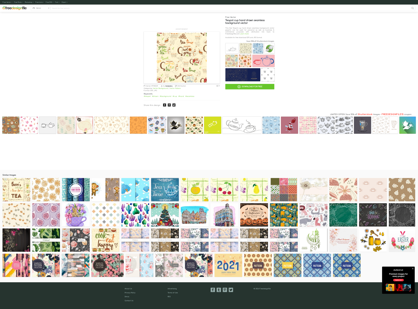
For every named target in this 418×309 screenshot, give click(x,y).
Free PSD (49, 2)
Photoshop (28, 2)
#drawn (155, 96)
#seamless (189, 96)
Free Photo (18, 2)
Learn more (244, 34)
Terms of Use (173, 293)
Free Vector (7, 2)
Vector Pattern (175, 88)
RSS (169, 296)
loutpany (169, 86)
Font (56, 2)
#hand (181, 96)
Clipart (64, 2)
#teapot (147, 96)
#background (165, 96)
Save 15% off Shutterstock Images (260, 41)
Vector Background (160, 88)
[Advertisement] (182, 21)
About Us (128, 289)
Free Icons (39, 2)
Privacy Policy (130, 293)
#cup (175, 96)
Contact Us (129, 301)
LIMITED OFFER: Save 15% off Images (355, 114)
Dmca (127, 296)
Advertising (172, 289)
